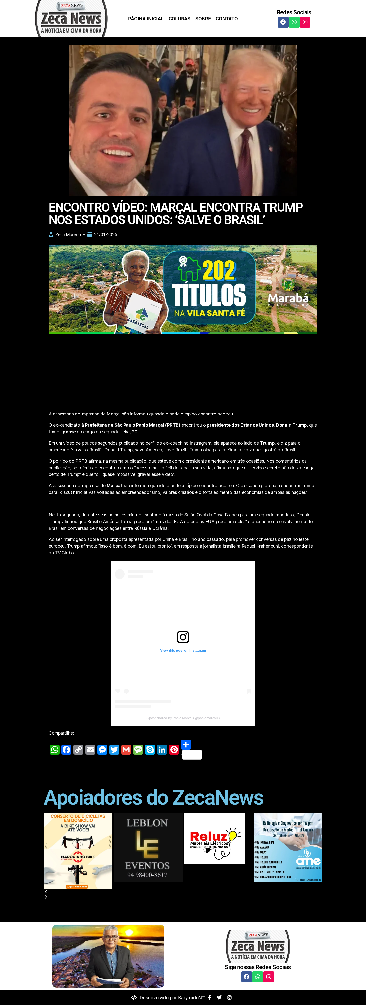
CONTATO (227, 19)
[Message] (138, 750)
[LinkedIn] (162, 750)
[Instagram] (305, 22)
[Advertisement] (183, 374)
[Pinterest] (174, 750)
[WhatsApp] (55, 750)
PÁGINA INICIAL (145, 19)
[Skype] (150, 750)
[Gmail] (126, 750)
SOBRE (203, 19)
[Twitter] (114, 750)
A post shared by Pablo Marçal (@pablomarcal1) (183, 718)
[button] (183, 891)
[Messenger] (102, 750)
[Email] (90, 750)
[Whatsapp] (294, 22)
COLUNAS (179, 19)
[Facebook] (283, 22)
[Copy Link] (78, 750)
